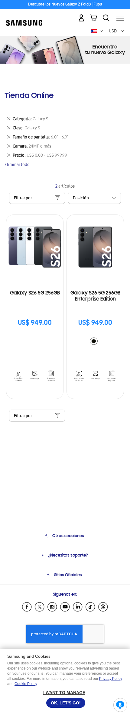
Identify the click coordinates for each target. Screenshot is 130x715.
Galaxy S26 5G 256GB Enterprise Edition (95, 296)
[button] (101, 31)
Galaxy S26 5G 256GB (35, 293)
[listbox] (95, 342)
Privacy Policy (110, 679)
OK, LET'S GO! (66, 702)
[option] (94, 341)
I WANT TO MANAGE (64, 692)
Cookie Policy (26, 684)
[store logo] (24, 16)
